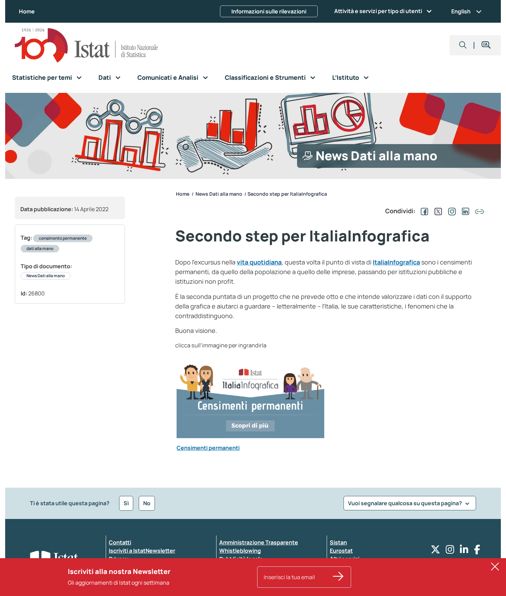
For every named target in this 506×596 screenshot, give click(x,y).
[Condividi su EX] (437, 211)
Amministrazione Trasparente (258, 542)
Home (27, 11)
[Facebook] (477, 551)
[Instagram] (450, 551)
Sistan (338, 542)
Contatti (120, 542)
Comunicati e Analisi (167, 77)
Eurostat (341, 550)
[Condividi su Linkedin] (464, 211)
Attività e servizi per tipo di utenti (378, 11)
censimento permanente (63, 238)
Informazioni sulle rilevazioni (268, 11)
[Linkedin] (464, 551)
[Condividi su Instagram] (450, 211)
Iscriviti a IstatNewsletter (142, 550)
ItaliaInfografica (396, 262)
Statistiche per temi (42, 77)
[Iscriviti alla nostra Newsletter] (338, 577)
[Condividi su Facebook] (423, 211)
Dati (104, 77)
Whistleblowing (240, 550)
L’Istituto (345, 77)
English (461, 11)
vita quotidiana (259, 262)
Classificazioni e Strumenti (265, 77)
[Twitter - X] (435, 551)
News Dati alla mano (46, 276)
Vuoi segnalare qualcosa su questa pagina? (405, 503)
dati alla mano (40, 248)
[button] (463, 45)
